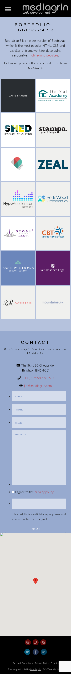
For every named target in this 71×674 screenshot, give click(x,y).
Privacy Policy (42, 663)
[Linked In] (44, 655)
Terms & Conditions (23, 663)
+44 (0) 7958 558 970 (38, 378)
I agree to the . (34, 492)
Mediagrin (35, 669)
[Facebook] (36, 655)
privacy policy (43, 492)
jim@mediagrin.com (38, 386)
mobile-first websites (43, 55)
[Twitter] (27, 655)
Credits (55, 663)
